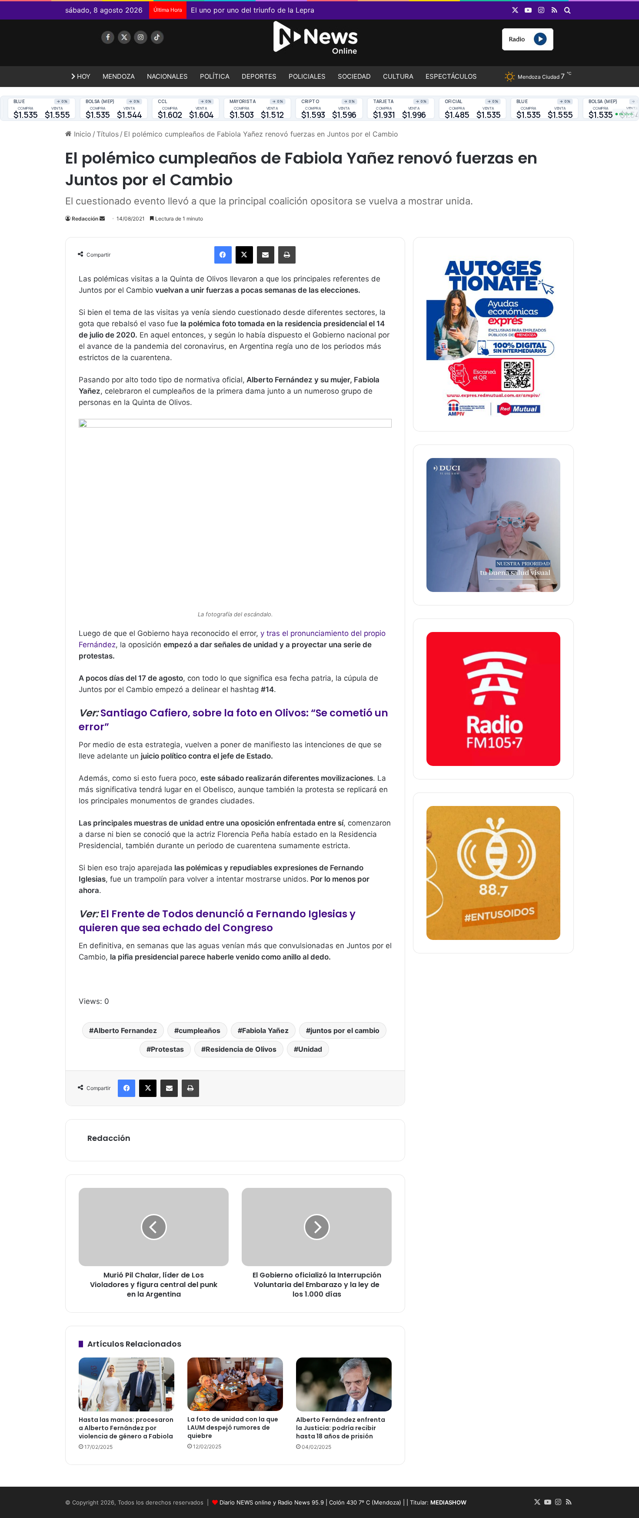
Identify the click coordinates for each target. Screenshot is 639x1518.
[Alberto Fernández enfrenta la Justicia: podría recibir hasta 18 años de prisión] (344, 1384)
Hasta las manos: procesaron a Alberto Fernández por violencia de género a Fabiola (126, 1428)
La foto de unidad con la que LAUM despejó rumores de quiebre (232, 1427)
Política (215, 76)
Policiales (307, 76)
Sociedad (354, 76)
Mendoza (119, 76)
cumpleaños (199, 1030)
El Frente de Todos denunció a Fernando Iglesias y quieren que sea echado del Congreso (217, 921)
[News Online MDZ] (145, 46)
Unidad (310, 1049)
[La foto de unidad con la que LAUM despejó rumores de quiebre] (235, 1384)
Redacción (85, 218)
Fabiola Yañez (265, 1030)
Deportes (259, 76)
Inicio (81, 134)
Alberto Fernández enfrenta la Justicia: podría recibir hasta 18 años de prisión (340, 1428)
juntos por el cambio (344, 1030)
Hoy (82, 76)
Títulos (108, 134)
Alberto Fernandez (125, 1030)
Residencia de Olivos (241, 1049)
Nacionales (167, 76)
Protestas (167, 1049)
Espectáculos (451, 76)
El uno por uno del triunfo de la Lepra (252, 10)
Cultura (398, 76)
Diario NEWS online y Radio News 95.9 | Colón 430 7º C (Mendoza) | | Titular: (343, 1502)
